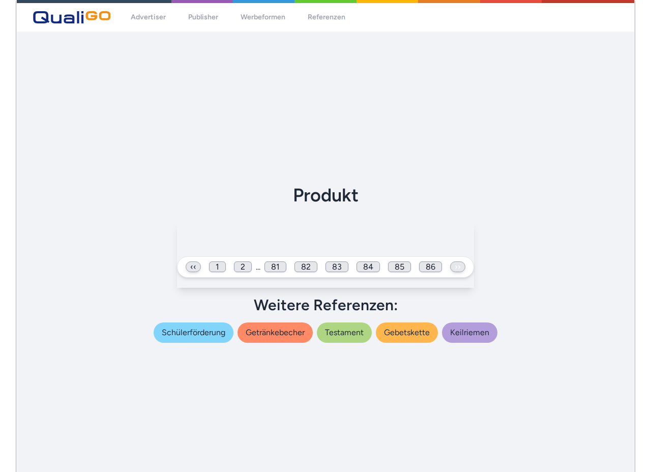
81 (275, 267)
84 (368, 267)
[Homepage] (71, 17)
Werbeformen (263, 17)
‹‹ (193, 267)
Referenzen (326, 17)
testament (344, 332)
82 (306, 267)
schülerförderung (193, 332)
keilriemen (469, 332)
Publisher (203, 17)
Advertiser (148, 17)
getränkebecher (275, 332)
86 (430, 267)
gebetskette (407, 332)
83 (337, 267)
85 (399, 267)
